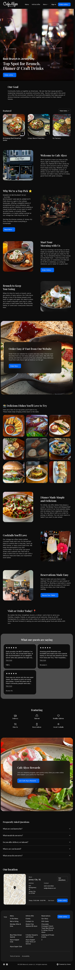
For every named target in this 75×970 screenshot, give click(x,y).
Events (28, 918)
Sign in (53, 4)
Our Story (44, 918)
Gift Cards (45, 921)
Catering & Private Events (47, 936)
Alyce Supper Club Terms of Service (30, 942)
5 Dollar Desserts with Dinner (32, 936)
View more (9, 660)
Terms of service (15, 956)
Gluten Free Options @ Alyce (31, 925)
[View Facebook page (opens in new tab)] (4, 964)
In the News (14, 918)
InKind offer (36, 4)
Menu (27, 4)
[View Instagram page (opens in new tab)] (7, 964)
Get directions (61, 879)
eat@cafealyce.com (50, 888)
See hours (51, 900)
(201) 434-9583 (49, 886)
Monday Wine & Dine (15, 925)
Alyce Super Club (16, 946)
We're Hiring (14, 921)
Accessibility (25, 956)
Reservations (45, 916)
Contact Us (30, 921)
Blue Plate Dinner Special (16, 936)
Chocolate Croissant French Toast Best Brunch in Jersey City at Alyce (47, 928)
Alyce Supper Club (14, 941)
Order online (62, 900)
